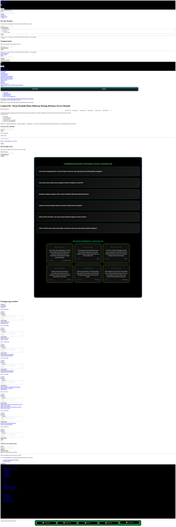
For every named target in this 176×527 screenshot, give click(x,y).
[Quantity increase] (2, 351)
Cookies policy (6, 495)
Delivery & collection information (10, 468)
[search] (7, 13)
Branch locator (6, 467)
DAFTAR (3, 82)
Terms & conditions (7, 499)
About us (5, 482)
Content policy (6, 494)
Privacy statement (7, 497)
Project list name (4, 151)
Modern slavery (6, 496)
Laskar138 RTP (4, 75)
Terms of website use (7, 501)
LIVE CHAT (130, 522)
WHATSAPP (68, 522)
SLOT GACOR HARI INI (6, 78)
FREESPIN (109, 522)
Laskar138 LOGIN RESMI (7, 76)
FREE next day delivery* (18, 85)
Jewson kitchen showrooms (9, 486)
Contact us (5, 484)
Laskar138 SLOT (4, 73)
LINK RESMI (4, 80)
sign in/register (8, 141)
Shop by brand (6, 474)
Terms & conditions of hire (9, 500)
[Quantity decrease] (3, 351)
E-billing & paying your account (10, 469)
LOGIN (2, 81)
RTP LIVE (89, 522)
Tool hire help (6, 477)
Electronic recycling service (9, 489)
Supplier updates (7, 476)
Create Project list (4, 154)
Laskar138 (3, 72)
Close (2, 86)
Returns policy (6, 473)
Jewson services (6, 485)
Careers (5, 483)
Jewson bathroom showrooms (9, 488)
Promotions (5, 472)
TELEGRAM (47, 522)
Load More (3, 463)
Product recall (6, 471)
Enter (2, 130)
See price (3, 313)
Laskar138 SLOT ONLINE (7, 77)
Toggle (2, 8)
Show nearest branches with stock (9, 452)
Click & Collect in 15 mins (6, 85)
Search (2, 11)
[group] (1, 452)
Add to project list (4, 138)
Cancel (2, 156)
